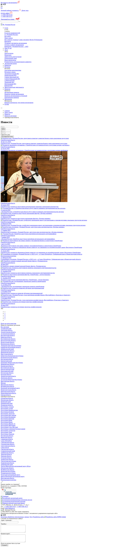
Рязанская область (6, 437)
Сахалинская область (7, 444)
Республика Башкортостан (9, 410)
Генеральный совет (11, 58)
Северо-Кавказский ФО (12, 79)
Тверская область (6, 454)
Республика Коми (6, 420)
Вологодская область (7, 342)
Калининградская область (9, 357)
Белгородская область (8, 335)
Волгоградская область (8, 340)
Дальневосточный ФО (12, 73)
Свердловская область (8, 446)
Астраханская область (8, 333)
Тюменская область (7, 459)
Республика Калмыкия (8, 417)
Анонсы (15, 40)
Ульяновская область (7, 463)
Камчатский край (6, 361)
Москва (3, 383)
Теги (31, 517)
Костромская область (7, 367)
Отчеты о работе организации (14, 45)
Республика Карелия (7, 418)
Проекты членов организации (14, 94)
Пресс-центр (9, 112)
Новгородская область (8, 391)
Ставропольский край (8, 451)
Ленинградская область (8, 376)
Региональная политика (8, 480)
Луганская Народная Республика (11, 379)
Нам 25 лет (8, 48)
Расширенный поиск (7, 136)
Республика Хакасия (7, 434)
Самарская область (7, 439)
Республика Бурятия (7, 412)
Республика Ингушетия (8, 415)
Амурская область (6, 330)
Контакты (8, 41)
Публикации (38, 40)
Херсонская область (7, 468)
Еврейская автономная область (11, 347)
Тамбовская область (7, 452)
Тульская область (6, 458)
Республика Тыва (6, 432)
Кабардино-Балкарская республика (12, 356)
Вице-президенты (10, 60)
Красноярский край (7, 371)
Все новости (9, 40)
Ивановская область (7, 352)
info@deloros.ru (10, 508)
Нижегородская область (8, 390)
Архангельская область (8, 332)
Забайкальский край (7, 349)
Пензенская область (7, 400)
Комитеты (8, 65)
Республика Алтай (7, 408)
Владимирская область (8, 339)
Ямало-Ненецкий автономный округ (13, 476)
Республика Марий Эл (8, 424)
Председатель (9, 53)
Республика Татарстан (8, 430)
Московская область (7, 384)
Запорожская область (7, 350)
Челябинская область (7, 469)
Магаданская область (7, 381)
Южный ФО (9, 85)
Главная (7, 110)
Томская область (6, 456)
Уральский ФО (9, 82)
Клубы (7, 104)
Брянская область (6, 337)
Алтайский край (6, 328)
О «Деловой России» (11, 34)
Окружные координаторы (13, 70)
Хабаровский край (7, 464)
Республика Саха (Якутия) (9, 427)
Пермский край (6, 401)
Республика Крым (6, 422)
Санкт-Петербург (6, 441)
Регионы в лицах (10, 72)
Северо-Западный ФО (12, 77)
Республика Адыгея (7, 407)
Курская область (6, 374)
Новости (7, 114)
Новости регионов (11, 116)
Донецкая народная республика (11, 345)
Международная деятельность (14, 87)
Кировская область (7, 366)
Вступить (8, 36)
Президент (8, 55)
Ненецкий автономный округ (10, 388)
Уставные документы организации (16, 43)
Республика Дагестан (8, 413)
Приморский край (6, 403)
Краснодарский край (7, 369)
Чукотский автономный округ (10, 475)
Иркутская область (7, 354)
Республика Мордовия (8, 425)
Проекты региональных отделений (16, 96)
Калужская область (7, 359)
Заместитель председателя (13, 56)
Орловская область (7, 398)
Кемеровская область (7, 364)
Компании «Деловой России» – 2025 (16, 46)
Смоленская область (7, 449)
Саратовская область (7, 442)
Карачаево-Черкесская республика (12, 362)
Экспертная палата (11, 63)
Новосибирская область (8, 393)
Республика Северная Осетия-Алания (13, 429)
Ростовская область (7, 435)
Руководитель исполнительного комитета (18, 62)
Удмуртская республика (8, 461)
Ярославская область (7, 478)
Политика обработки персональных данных (15, 517)
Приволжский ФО (10, 75)
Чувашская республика (8, 473)
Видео (32, 40)
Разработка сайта (38, 517)
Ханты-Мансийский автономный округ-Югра (16, 466)
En (1, 8)
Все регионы (5, 327)
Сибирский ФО (10, 80)
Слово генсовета (24, 40)
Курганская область (7, 373)
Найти (3, 129)
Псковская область (7, 405)
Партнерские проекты (12, 97)
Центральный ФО (10, 84)
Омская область (6, 395)
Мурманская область (7, 386)
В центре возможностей (12, 33)
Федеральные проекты (12, 92)
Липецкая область (6, 378)
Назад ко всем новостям (8, 323)
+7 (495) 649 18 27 (6, 16)
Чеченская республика (8, 471)
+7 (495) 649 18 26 (6, 15)
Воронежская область (8, 344)
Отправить (5, 545)
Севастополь (5, 447)
